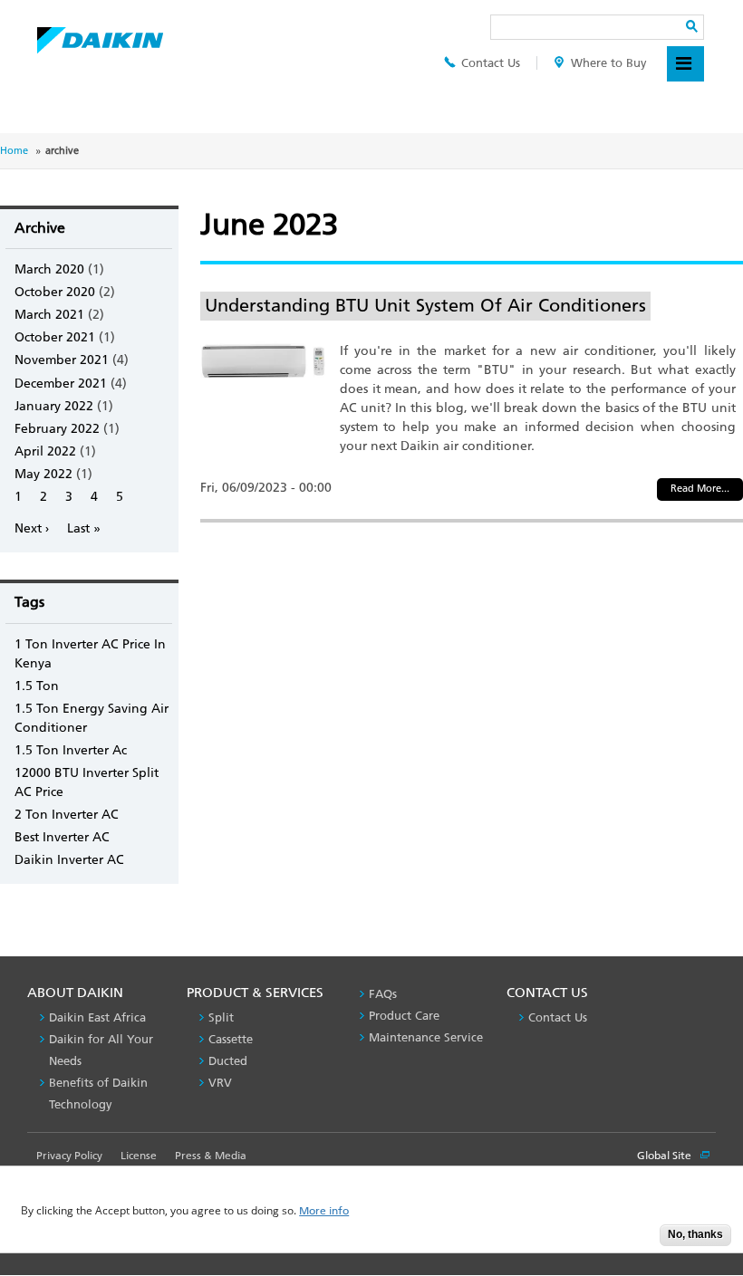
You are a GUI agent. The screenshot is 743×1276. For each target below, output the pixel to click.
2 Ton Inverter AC (66, 814)
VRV (220, 1082)
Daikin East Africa (97, 1017)
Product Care (404, 1015)
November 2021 (61, 360)
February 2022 (57, 429)
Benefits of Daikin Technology (98, 1093)
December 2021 (60, 383)
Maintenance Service (426, 1037)
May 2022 (43, 474)
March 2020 (49, 269)
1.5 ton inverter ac (70, 750)
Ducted (227, 1061)
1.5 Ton (36, 686)
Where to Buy (609, 63)
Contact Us (490, 63)
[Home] (100, 35)
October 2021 (54, 337)
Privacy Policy (69, 1155)
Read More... (700, 488)
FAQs (383, 994)
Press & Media (210, 1155)
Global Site (665, 1155)
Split (221, 1017)
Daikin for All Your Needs (101, 1050)
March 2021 (49, 314)
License (139, 1155)
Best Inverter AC (62, 837)
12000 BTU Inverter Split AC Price (86, 782)
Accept (632, 1240)
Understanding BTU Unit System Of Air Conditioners (425, 305)
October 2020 (54, 292)
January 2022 (53, 406)
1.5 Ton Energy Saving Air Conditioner (91, 718)
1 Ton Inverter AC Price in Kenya (90, 654)
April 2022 (45, 451)
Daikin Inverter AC (69, 860)
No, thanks (695, 1234)
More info (324, 1211)
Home (14, 151)
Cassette (230, 1039)
